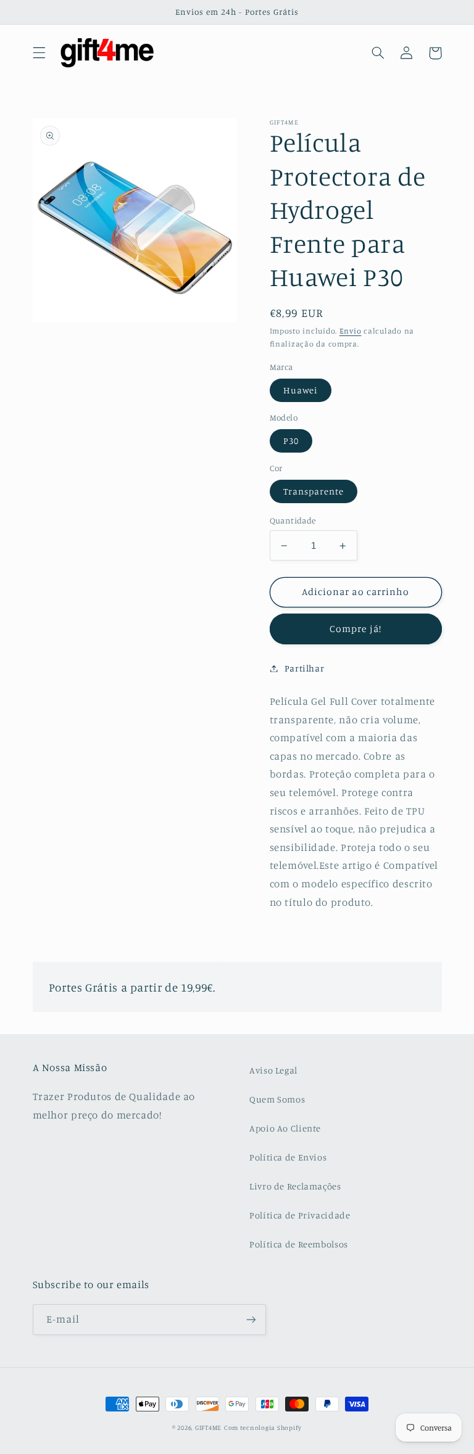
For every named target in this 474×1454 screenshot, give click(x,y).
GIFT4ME (208, 1427)
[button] (39, 53)
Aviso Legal (273, 1070)
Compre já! (355, 629)
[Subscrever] (250, 1319)
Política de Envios (287, 1157)
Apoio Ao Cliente (285, 1128)
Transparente (313, 491)
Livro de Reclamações (295, 1186)
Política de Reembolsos (298, 1244)
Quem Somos (277, 1099)
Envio (350, 330)
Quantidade (293, 520)
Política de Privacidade (300, 1215)
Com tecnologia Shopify (263, 1427)
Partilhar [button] (305, 668)
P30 (291, 440)
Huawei (300, 390)
